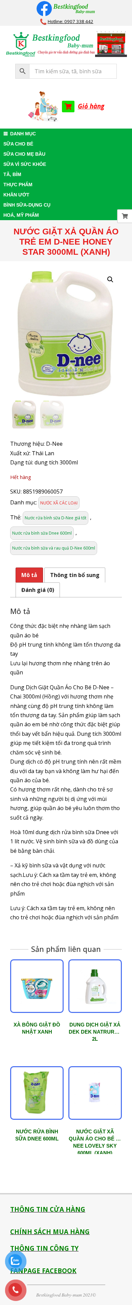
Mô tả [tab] (29, 575)
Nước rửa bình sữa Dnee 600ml (42, 533)
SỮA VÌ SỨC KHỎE (24, 164)
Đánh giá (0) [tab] (37, 590)
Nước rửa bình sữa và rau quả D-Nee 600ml (53, 548)
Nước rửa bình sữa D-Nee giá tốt (55, 518)
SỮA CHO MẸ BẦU (24, 154)
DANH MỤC (23, 133)
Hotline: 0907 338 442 (70, 21)
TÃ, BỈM (12, 174)
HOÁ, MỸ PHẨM (21, 215)
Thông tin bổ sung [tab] (75, 575)
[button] (110, 279)
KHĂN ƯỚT (16, 194)
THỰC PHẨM (17, 184)
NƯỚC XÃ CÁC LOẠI (59, 503)
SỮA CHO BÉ (18, 144)
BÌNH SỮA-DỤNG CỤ (26, 205)
